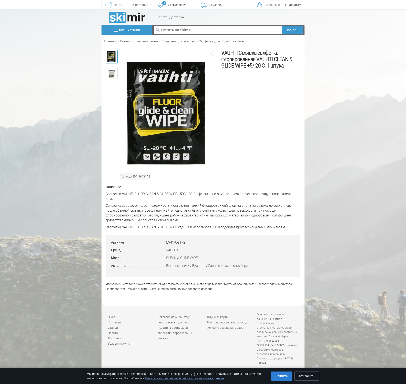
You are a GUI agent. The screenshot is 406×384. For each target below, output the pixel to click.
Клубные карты (218, 317)
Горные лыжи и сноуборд (228, 266)
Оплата (161, 17)
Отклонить (306, 376)
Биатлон (198, 266)
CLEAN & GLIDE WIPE (182, 258)
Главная (110, 41)
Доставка (176, 17)
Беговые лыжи (147, 41)
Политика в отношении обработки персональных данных (175, 333)
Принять (282, 376)
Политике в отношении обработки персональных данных (184, 378)
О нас (111, 317)
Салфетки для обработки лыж (221, 41)
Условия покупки (120, 343)
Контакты (115, 322)
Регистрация (139, 5)
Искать (292, 30)
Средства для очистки (178, 41)
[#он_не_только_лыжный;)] (127, 17)
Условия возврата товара (225, 327)
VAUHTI (172, 250)
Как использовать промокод (227, 322)
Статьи (113, 327)
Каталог (126, 41)
